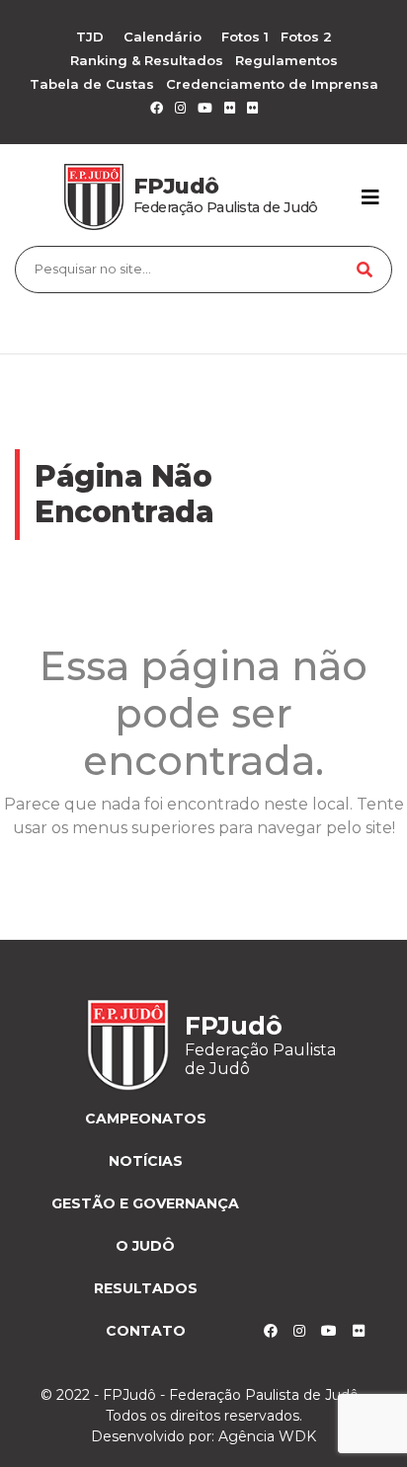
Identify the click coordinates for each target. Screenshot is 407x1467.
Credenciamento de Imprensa (272, 84)
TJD (90, 36)
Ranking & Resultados (146, 60)
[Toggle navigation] (370, 197)
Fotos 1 (245, 36)
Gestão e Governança (145, 1203)
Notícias (146, 1161)
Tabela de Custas (92, 84)
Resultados (146, 1288)
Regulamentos (286, 60)
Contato (146, 1331)
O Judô (145, 1246)
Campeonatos (145, 1118)
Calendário (162, 36)
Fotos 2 (306, 36)
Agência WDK (267, 1436)
